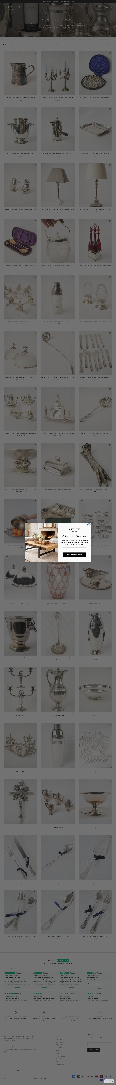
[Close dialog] (88, 524)
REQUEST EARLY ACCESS (74, 554)
